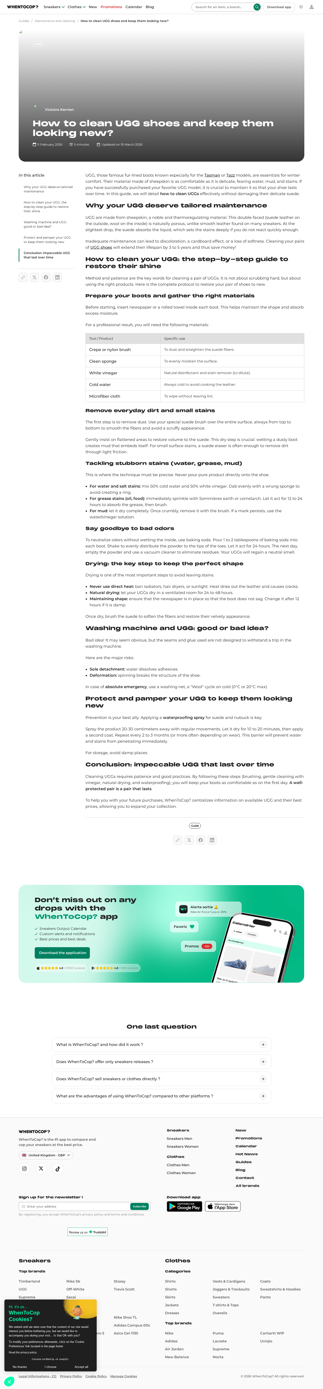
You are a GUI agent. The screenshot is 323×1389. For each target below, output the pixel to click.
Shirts (170, 1281)
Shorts (171, 1289)
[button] (9, 1381)
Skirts (170, 1297)
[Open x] (41, 1168)
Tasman (212, 175)
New (93, 7)
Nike (169, 1333)
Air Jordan (174, 1349)
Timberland (29, 1281)
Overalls (220, 1313)
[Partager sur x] (34, 277)
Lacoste (220, 1341)
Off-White (75, 1289)
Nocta (218, 1357)
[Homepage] (22, 7)
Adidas (171, 1341)
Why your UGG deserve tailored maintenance (48, 189)
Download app (279, 7)
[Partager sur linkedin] (57, 277)
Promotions (111, 7)
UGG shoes (101, 247)
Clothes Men (178, 1165)
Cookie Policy (96, 1376)
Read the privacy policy (23, 1352)
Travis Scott (124, 1289)
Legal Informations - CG (37, 1376)
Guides (24, 21)
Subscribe (139, 1206)
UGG (23, 1289)
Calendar (133, 7)
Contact (245, 1178)
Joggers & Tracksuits (231, 1289)
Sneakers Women (183, 1146)
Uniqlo (266, 1341)
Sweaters (221, 1297)
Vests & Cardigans (229, 1281)
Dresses (172, 1313)
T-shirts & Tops (226, 1305)
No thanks (20, 1367)
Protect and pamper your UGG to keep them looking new (47, 240)
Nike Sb (73, 1281)
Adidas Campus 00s (132, 1325)
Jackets (172, 1305)
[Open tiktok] (58, 1168)
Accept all (81, 1367)
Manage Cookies (123, 1376)
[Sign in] (311, 7)
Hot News (247, 1154)
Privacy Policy (71, 1376)
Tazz (230, 175)
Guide (38, 44)
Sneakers (52, 7)
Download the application (62, 953)
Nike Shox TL (125, 1317)
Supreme (27, 1297)
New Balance (177, 1357)
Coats (265, 1281)
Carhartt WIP (272, 1333)
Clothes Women (181, 1173)
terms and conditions (127, 1214)
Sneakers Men (179, 1139)
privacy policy (92, 1214)
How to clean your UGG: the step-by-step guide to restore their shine (46, 206)
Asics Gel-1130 (126, 1333)
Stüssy (119, 1281)
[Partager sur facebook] (46, 277)
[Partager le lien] (23, 277)
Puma (218, 1333)
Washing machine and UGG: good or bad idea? (45, 224)
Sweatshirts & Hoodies (280, 1289)
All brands (247, 1186)
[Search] (257, 7)
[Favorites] (301, 7)
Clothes (75, 7)
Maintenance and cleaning (55, 21)
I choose (50, 1367)
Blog (150, 7)
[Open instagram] (24, 1168)
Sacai (71, 1297)
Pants (265, 1297)
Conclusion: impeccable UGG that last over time (47, 255)
